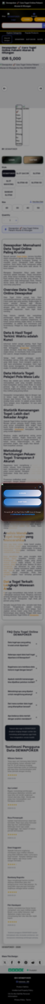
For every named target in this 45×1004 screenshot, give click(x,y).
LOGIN (22, 493)
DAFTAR (22, 502)
